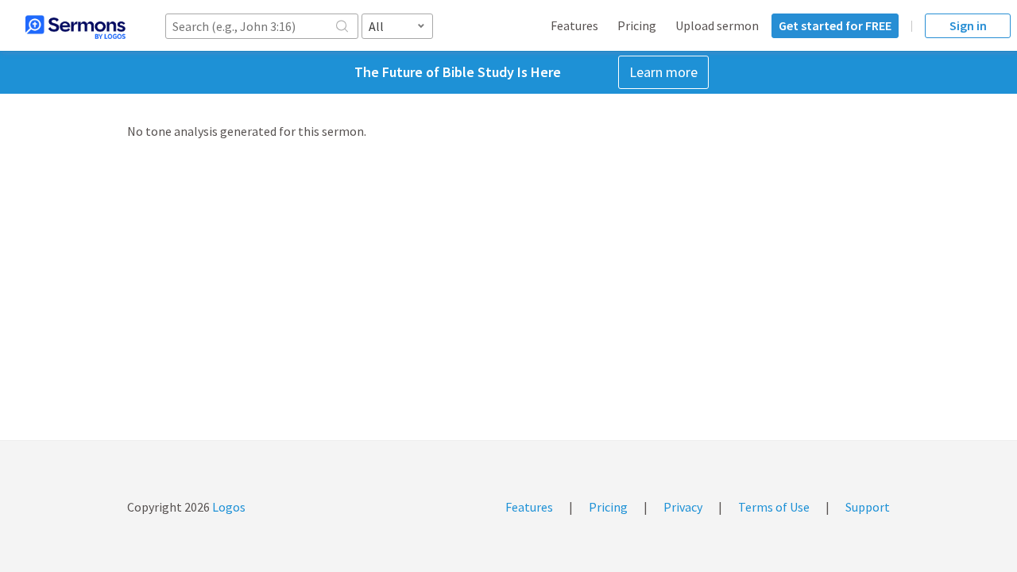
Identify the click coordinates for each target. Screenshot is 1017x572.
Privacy (682, 507)
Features (574, 25)
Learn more (663, 72)
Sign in (968, 25)
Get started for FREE (835, 25)
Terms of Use (774, 507)
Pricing (636, 25)
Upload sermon (717, 25)
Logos (228, 507)
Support (867, 507)
